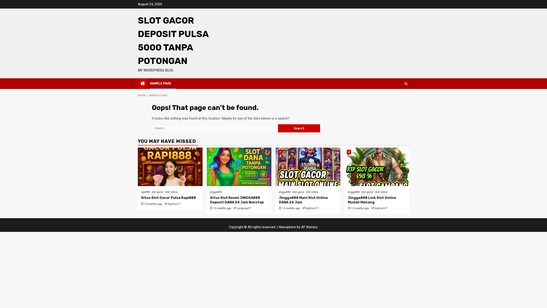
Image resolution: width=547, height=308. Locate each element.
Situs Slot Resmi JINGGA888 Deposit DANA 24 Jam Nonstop (237, 200)
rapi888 (145, 192)
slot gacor (157, 192)
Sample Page (160, 83)
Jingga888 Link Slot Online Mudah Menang (372, 200)
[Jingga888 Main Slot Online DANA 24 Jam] (308, 167)
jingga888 (216, 192)
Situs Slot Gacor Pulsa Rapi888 (168, 198)
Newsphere (287, 227)
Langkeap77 (244, 208)
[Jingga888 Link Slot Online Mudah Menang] (377, 167)
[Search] (406, 84)
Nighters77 (174, 204)
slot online (171, 192)
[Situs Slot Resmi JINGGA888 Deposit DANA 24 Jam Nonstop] (239, 167)
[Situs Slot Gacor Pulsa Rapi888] (170, 167)
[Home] (142, 84)
